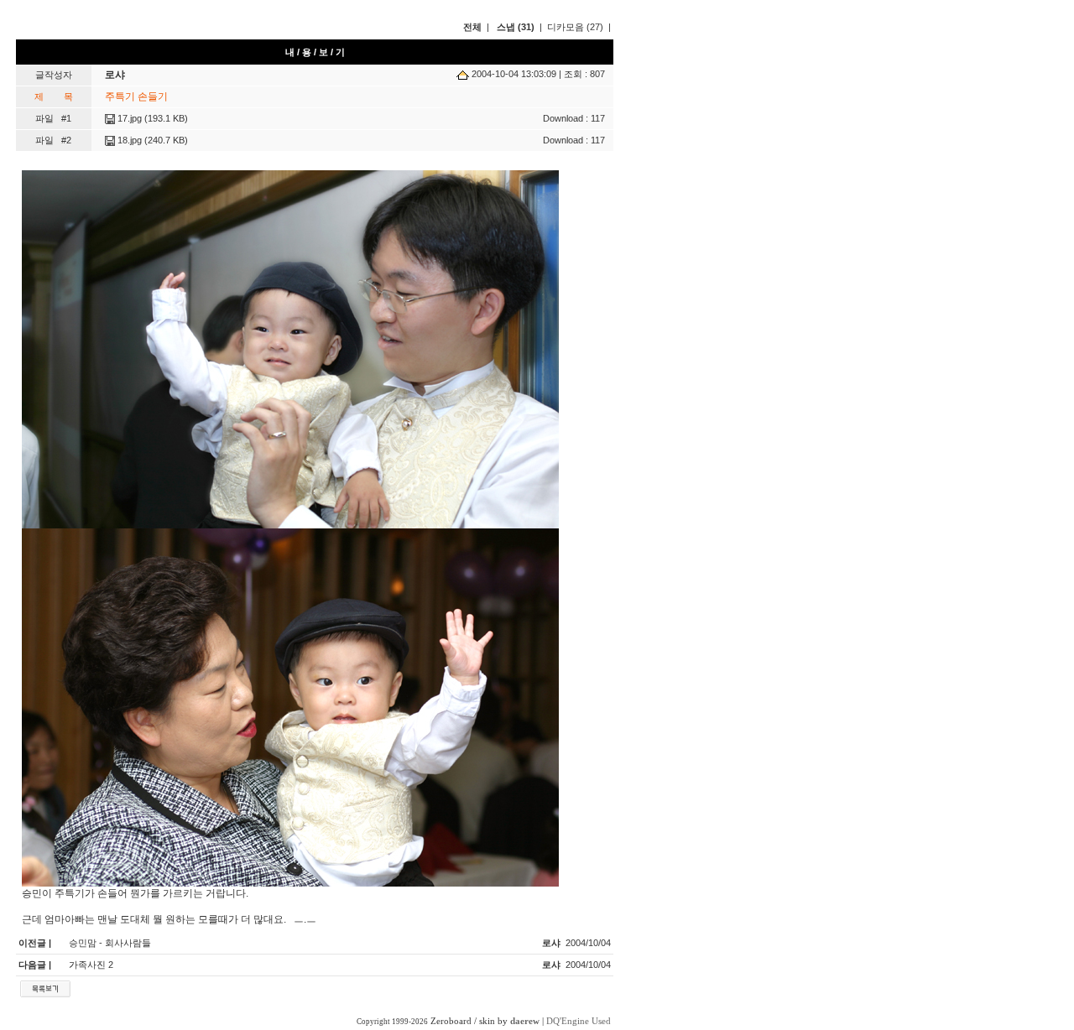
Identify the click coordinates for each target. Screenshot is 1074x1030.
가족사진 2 (91, 965)
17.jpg (128, 118)
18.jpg (128, 140)
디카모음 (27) (575, 27)
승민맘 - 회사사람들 (110, 943)
